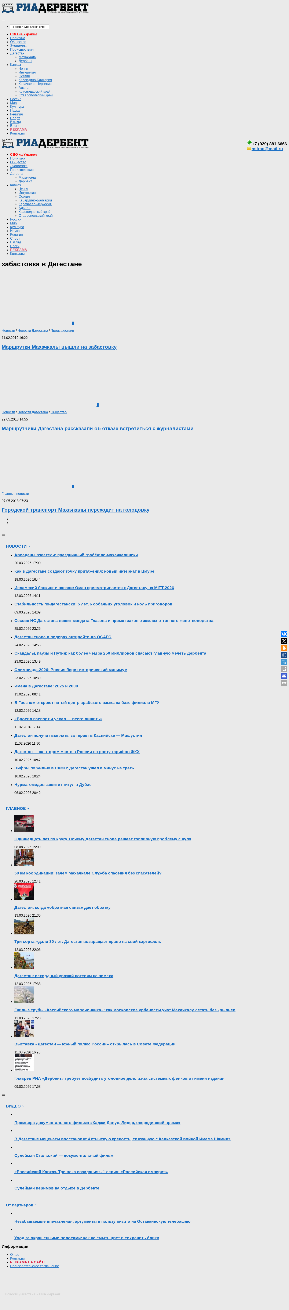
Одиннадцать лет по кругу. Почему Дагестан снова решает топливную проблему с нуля (102, 839)
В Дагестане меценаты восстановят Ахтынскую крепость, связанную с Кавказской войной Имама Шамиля (122, 1139)
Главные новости (15, 493)
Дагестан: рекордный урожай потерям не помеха (63, 976)
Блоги (14, 126)
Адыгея (24, 87)
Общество (18, 42)
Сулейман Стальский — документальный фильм (64, 1155)
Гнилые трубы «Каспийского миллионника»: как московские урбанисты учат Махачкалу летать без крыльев (124, 1010)
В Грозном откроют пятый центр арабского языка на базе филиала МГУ (86, 702)
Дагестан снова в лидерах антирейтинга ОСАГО (62, 637)
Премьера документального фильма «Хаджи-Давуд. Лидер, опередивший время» (97, 1122)
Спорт (15, 118)
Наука (15, 110)
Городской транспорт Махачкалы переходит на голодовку (75, 510)
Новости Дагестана (33, 330)
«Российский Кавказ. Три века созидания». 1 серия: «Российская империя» (91, 1172)
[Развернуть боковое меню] (3, 535)
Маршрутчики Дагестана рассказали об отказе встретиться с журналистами (98, 428)
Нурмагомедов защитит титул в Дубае (53, 784)
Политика (17, 38)
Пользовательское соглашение (34, 1266)
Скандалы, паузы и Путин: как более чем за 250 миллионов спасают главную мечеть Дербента (110, 653)
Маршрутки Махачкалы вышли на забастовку (59, 347)
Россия (15, 99)
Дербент (25, 61)
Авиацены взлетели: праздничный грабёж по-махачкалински (76, 555)
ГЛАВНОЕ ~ (17, 808)
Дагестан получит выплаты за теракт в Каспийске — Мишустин (78, 735)
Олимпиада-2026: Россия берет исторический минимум (70, 669)
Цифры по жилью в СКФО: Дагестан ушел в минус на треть (74, 768)
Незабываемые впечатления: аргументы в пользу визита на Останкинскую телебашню (102, 1221)
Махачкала (27, 57)
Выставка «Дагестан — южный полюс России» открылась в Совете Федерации (95, 1044)
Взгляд (15, 122)
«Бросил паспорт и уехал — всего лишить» (58, 719)
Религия (16, 114)
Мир (13, 103)
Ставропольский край (36, 95)
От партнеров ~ (21, 1205)
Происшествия (22, 49)
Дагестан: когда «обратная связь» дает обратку (62, 907)
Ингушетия (27, 72)
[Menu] (3, 20)
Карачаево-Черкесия (35, 84)
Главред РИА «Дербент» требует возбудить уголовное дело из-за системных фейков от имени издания (119, 1078)
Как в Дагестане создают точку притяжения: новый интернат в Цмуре (84, 571)
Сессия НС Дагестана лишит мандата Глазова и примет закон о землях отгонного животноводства (113, 620)
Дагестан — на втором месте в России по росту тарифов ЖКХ (77, 751)
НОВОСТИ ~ (18, 546)
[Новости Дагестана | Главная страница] (45, 12)
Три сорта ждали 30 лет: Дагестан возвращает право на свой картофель (87, 941)
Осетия (24, 76)
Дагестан (17, 53)
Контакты (17, 133)
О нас (14, 1254)
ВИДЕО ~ (15, 1106)
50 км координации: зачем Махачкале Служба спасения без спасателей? (88, 873)
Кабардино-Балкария (35, 80)
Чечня (23, 68)
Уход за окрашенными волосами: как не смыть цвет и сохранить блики (86, 1238)
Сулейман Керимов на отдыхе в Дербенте (56, 1188)
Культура (17, 106)
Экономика (19, 45)
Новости (8, 330)
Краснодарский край (35, 91)
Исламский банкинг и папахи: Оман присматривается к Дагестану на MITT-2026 (94, 588)
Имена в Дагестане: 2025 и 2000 (46, 686)
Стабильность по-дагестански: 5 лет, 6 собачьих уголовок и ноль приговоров (93, 604)
